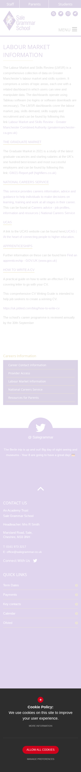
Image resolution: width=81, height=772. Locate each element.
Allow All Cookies (41, 749)
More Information (40, 726)
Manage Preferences (40, 759)
